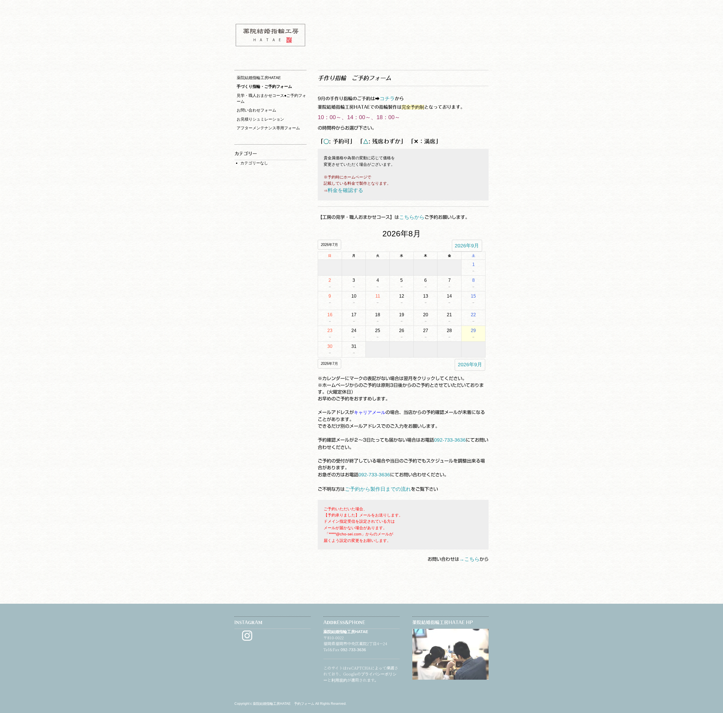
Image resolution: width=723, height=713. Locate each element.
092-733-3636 (450, 440)
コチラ (387, 98)
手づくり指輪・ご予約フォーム (264, 86)
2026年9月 (467, 245)
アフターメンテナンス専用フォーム (268, 128)
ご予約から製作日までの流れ (378, 489)
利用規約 (339, 680)
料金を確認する (345, 190)
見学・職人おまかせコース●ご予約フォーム (271, 98)
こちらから (411, 217)
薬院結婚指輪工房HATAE (259, 77)
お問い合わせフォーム (256, 110)
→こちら (469, 559)
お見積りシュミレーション (260, 119)
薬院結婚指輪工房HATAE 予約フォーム (284, 704)
